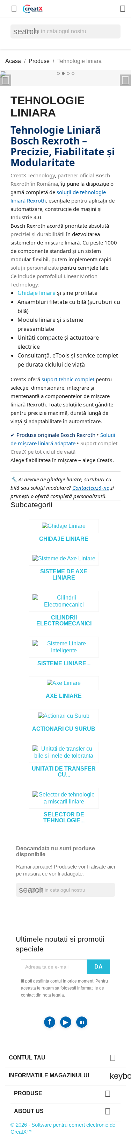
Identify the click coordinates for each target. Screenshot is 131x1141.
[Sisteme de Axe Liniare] (64, 559)
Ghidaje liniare (36, 293)
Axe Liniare (64, 696)
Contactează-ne (90, 487)
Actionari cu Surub (63, 729)
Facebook (49, 1022)
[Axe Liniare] (64, 683)
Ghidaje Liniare (63, 539)
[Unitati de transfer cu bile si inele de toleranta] (64, 752)
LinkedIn (82, 1022)
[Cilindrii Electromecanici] (64, 601)
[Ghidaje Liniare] (64, 526)
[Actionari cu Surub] (64, 716)
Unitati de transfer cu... (64, 772)
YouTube (65, 1022)
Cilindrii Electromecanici (64, 621)
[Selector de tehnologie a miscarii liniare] (64, 798)
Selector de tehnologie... (64, 818)
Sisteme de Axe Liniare (63, 574)
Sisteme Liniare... (63, 663)
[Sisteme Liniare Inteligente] (64, 647)
